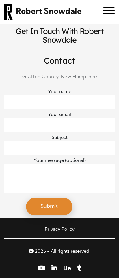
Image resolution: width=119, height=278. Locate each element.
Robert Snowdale (49, 12)
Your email (59, 115)
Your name (59, 92)
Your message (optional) (60, 160)
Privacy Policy (60, 229)
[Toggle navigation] (107, 12)
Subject (60, 138)
